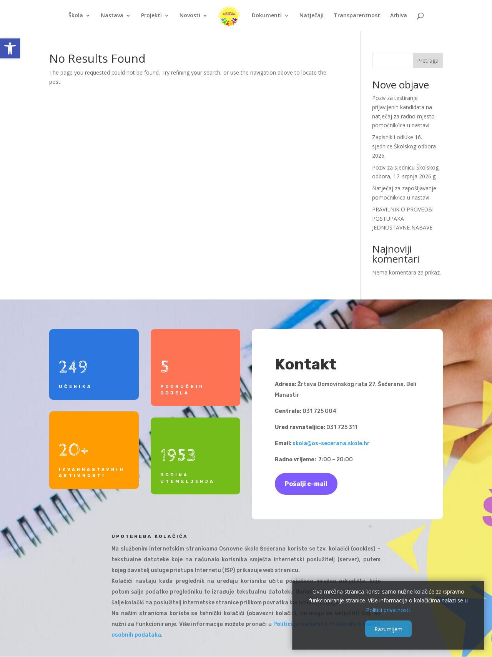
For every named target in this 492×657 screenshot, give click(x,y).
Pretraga (428, 60)
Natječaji (311, 16)
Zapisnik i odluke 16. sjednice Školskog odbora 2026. (404, 146)
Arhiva (398, 16)
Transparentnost (357, 16)
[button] (10, 48)
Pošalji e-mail (306, 483)
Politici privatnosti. (388, 609)
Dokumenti (267, 16)
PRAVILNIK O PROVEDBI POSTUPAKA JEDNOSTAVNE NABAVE (403, 218)
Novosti (190, 16)
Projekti (151, 16)
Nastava (112, 16)
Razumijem (388, 628)
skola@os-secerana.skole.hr (331, 443)
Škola (75, 16)
